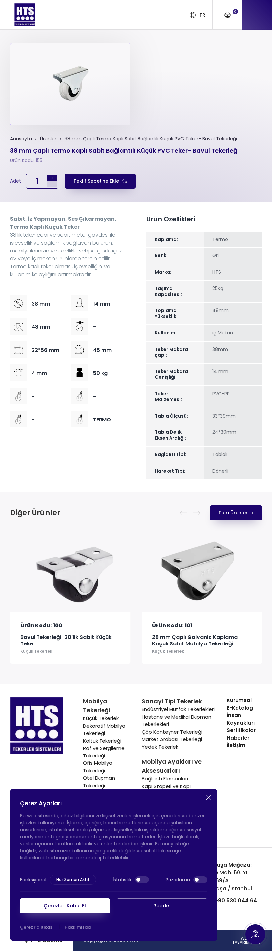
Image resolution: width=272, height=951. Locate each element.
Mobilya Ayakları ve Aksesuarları (172, 766)
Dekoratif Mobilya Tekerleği (104, 729)
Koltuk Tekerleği (102, 740)
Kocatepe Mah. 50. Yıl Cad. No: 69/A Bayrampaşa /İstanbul (221, 876)
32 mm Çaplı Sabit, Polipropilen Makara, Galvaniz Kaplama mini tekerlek (197, 644)
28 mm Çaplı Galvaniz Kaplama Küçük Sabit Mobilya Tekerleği (65, 640)
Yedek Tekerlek (160, 746)
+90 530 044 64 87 (224, 904)
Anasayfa (21, 138)
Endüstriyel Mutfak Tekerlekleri (178, 709)
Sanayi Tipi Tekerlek (172, 701)
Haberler (238, 737)
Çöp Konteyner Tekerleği (172, 731)
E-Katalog (240, 707)
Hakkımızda (78, 927)
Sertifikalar (241, 730)
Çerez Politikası (37, 927)
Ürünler (48, 138)
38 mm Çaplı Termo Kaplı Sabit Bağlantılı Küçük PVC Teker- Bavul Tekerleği (151, 138)
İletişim (236, 745)
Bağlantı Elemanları (165, 778)
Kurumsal (239, 700)
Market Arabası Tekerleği (172, 739)
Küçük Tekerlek (38, 651)
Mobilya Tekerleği (96, 705)
